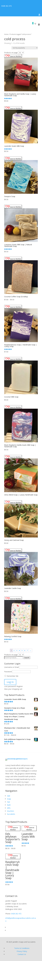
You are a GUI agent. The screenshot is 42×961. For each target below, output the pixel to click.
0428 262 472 (6, 6)
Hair (8, 802)
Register (20, 686)
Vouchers (10, 811)
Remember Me (12, 676)
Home (6, 34)
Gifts (8, 808)
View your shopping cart (13, 689)
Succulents (11, 814)
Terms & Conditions (21, 948)
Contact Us (22, 954)
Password (8, 671)
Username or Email (11, 667)
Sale (8, 796)
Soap (9, 799)
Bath (9, 805)
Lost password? (10, 686)
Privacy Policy (22, 951)
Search (26, 658)
